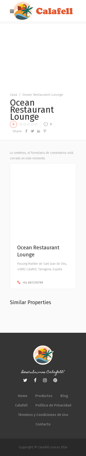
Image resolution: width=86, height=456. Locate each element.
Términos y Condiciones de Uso (43, 415)
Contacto (43, 424)
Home (22, 396)
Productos (43, 396)
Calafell (21, 405)
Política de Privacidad (53, 405)
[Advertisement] (43, 52)
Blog (64, 396)
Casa (13, 95)
